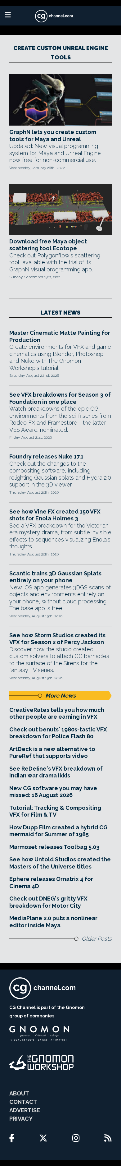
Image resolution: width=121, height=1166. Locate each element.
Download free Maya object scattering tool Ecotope (48, 245)
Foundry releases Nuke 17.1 (46, 456)
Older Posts (97, 938)
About (19, 1093)
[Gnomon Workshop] (41, 1062)
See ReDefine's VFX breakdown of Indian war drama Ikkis (56, 772)
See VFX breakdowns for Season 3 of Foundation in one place (60, 398)
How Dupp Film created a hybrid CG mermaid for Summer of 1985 (58, 831)
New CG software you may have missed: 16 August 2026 (53, 792)
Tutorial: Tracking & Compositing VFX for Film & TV (55, 811)
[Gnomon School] (39, 1033)
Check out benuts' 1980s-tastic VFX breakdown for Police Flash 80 (58, 733)
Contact (23, 1102)
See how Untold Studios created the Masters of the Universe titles (60, 863)
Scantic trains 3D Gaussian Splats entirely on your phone (55, 577)
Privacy (21, 1118)
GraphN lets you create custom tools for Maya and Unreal (52, 135)
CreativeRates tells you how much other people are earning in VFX (56, 713)
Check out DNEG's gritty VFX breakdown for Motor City (48, 902)
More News (60, 695)
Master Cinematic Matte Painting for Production (59, 336)
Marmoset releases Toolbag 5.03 (54, 847)
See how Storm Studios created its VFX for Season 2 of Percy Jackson (57, 639)
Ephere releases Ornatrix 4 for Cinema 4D (51, 882)
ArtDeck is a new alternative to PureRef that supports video (52, 752)
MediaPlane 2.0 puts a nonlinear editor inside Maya (53, 922)
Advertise (24, 1110)
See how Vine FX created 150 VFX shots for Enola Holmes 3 (55, 515)
